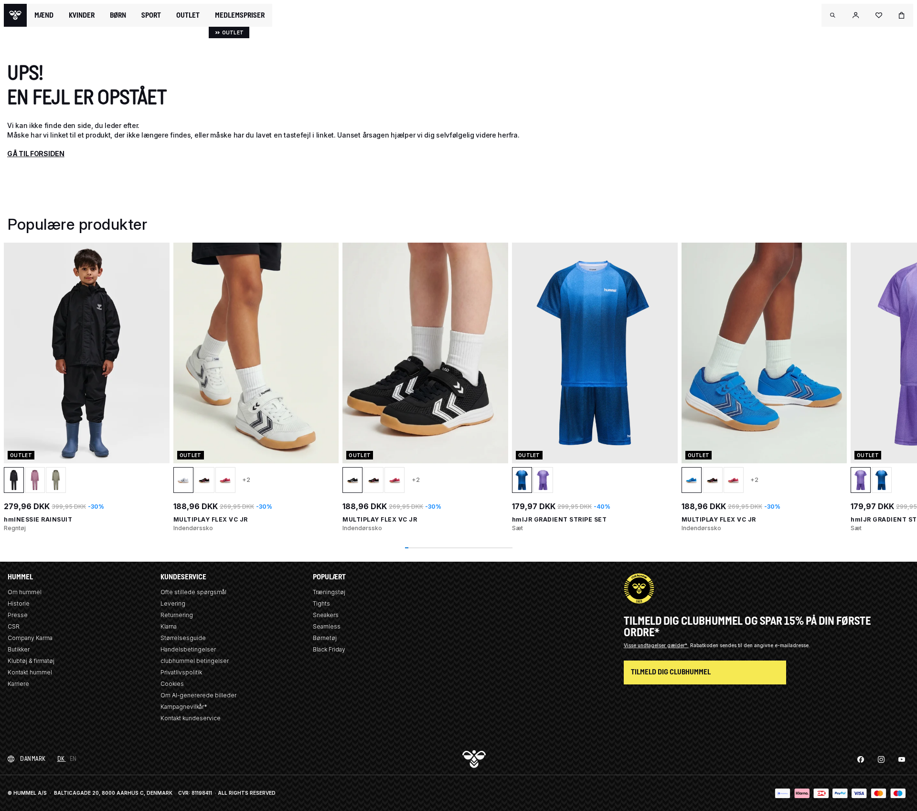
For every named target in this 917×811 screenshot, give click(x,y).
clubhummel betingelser (194, 660)
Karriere (18, 683)
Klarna (168, 626)
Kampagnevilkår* (183, 706)
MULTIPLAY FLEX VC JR (210, 519)
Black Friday (329, 649)
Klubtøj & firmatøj (31, 660)
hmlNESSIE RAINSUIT (38, 519)
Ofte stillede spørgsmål (193, 592)
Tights (321, 603)
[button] (832, 15)
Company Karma (30, 637)
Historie (19, 603)
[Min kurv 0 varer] (901, 15)
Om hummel (25, 592)
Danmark (33, 758)
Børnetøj (325, 637)
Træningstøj (329, 592)
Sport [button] (151, 15)
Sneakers (326, 615)
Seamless (327, 626)
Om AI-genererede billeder (198, 695)
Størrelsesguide (183, 637)
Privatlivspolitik (181, 672)
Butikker (19, 649)
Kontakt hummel (30, 672)
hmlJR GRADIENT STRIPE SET (559, 519)
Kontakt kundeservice (190, 718)
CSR (14, 626)
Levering (172, 603)
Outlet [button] (188, 15)
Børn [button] (118, 15)
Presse (18, 615)
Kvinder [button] (82, 15)
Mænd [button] (43, 15)
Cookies (172, 683)
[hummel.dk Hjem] (15, 15)
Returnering (176, 615)
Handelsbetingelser (188, 649)
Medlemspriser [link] (240, 15)
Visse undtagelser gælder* (656, 645)
